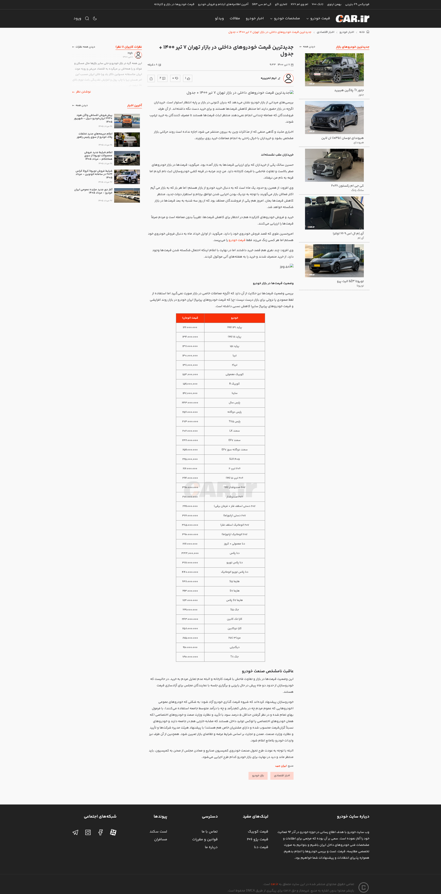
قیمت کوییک (258, 832)
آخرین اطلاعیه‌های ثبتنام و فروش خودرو (223, 4)
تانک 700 (317, 4)
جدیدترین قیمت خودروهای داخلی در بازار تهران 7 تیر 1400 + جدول (269, 32)
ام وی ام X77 (299, 4)
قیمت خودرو (320, 18)
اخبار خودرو (255, 18)
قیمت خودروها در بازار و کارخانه (174, 4)
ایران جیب (281, 766)
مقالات (235, 18)
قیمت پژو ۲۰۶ (257, 839)
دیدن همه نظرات (85, 47)
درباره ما (211, 847)
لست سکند (158, 832)
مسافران (160, 839)
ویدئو (219, 18)
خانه (362, 32)
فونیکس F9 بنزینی (357, 4)
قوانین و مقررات (205, 839)
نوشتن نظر (83, 91)
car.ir (274, 884)
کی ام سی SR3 (261, 4)
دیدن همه (309, 47)
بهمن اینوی (334, 4)
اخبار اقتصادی (325, 32)
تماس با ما (210, 832)
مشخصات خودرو (287, 18)
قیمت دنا (261, 847)
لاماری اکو (281, 4)
